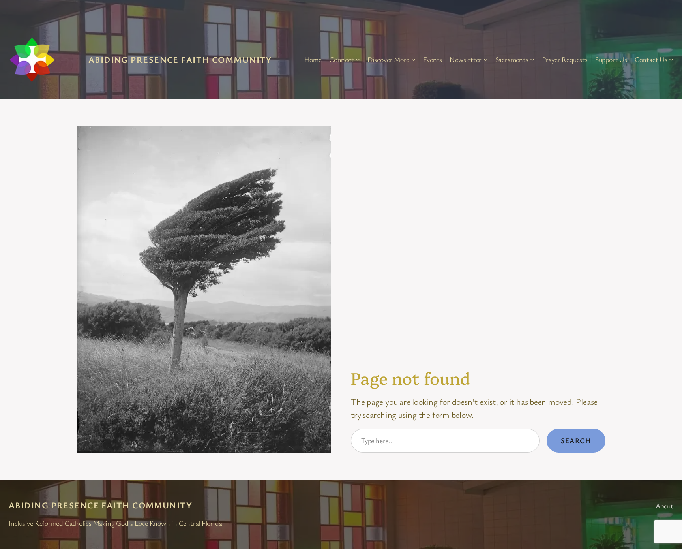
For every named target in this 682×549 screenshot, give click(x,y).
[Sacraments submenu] (532, 59)
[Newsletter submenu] (485, 59)
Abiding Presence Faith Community (180, 59)
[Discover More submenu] (413, 59)
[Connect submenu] (358, 59)
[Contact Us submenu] (671, 59)
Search (576, 440)
